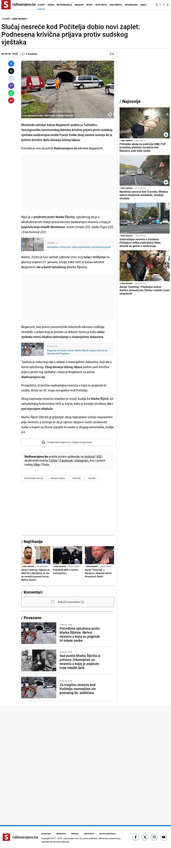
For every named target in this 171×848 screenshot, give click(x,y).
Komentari (33, 592)
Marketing (46, 833)
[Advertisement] (67, 182)
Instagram (82, 460)
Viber (36, 464)
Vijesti (41, 4)
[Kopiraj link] (11, 100)
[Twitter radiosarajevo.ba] (145, 837)
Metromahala (64, 4)
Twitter (53, 460)
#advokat (76, 478)
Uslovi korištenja (107, 833)
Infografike (131, 4)
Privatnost (89, 833)
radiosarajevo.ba (70, 838)
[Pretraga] (160, 5)
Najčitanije (33, 541)
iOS (99, 456)
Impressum (61, 833)
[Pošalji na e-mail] (11, 78)
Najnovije (131, 101)
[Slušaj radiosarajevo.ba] (168, 4)
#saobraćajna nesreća (33, 478)
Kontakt (75, 833)
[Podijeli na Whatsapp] (11, 93)
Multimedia (116, 4)
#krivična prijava (58, 478)
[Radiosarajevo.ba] (20, 837)
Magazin (79, 4)
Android (89, 456)
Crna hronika (19, 18)
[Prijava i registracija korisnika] (164, 5)
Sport (89, 4)
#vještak (91, 478)
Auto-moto (101, 4)
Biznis (51, 4)
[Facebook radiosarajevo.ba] (135, 837)
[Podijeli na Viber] (11, 86)
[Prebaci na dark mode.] (157, 5)
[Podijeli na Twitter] (11, 71)
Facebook (66, 460)
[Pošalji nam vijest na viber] (154, 837)
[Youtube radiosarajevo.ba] (163, 837)
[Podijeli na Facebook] (11, 64)
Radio (143, 4)
